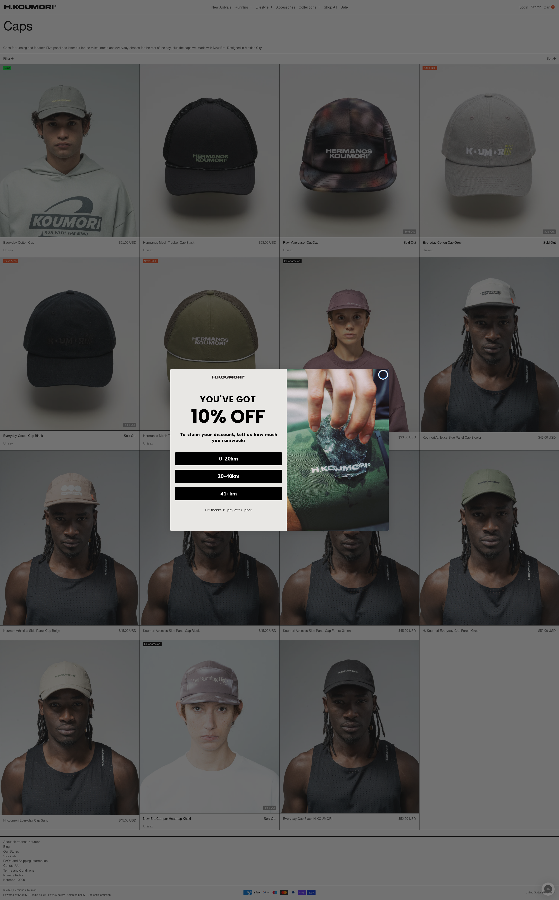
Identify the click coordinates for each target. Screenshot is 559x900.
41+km (228, 493)
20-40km (228, 476)
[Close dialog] (383, 375)
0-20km (228, 458)
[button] (548, 889)
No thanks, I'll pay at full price (228, 510)
